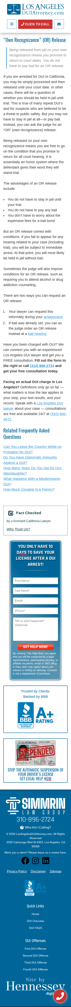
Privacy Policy (17, 871)
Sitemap (55, 871)
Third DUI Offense (35, 962)
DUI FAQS (35, 927)
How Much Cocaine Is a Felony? (28, 489)
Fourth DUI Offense (35, 969)
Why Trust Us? (18, 529)
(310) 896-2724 (42, 366)
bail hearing (37, 334)
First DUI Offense (35, 948)
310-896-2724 (35, 820)
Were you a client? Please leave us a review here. (35, 852)
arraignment (53, 317)
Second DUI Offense (35, 955)
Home (35, 914)
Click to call (37, 24)
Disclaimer (38, 871)
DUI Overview (35, 921)
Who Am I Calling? (36, 827)
